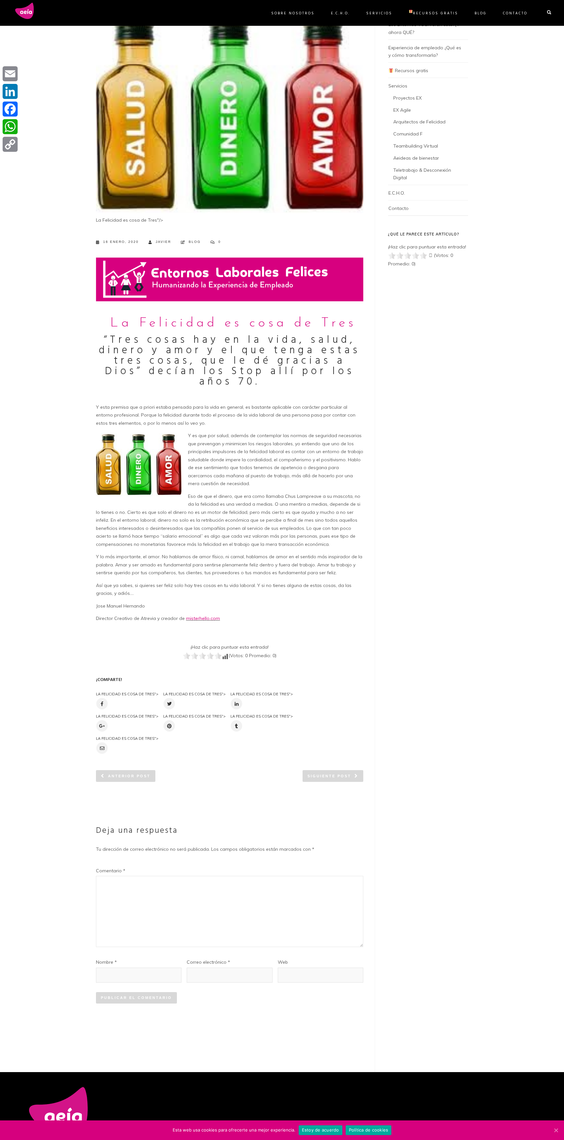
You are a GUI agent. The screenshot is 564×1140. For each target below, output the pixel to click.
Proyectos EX (407, 98)
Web (283, 962)
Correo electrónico (208, 962)
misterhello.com (203, 618)
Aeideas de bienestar (416, 158)
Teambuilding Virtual (415, 146)
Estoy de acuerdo (320, 1129)
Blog (481, 13)
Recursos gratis (435, 13)
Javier (163, 242)
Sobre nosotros (293, 13)
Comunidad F (408, 134)
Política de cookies (368, 1129)
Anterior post (129, 776)
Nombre (106, 962)
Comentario (110, 871)
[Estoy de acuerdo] (556, 1130)
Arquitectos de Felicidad (419, 122)
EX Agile (402, 110)
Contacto (515, 13)
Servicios (379, 13)
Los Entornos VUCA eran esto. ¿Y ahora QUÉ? (424, 28)
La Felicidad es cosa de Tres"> (127, 694)
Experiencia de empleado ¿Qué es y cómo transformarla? (424, 51)
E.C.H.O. (340, 13)
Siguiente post (329, 776)
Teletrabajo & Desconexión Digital (422, 174)
